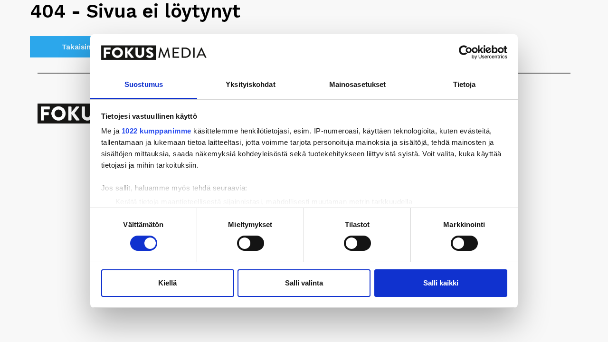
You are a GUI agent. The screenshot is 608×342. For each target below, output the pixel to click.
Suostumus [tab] (143, 84)
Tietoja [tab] (464, 84)
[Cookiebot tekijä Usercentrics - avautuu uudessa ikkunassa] (465, 52)
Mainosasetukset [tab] (357, 84)
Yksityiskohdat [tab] (250, 84)
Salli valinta (304, 283)
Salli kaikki (440, 283)
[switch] (250, 243)
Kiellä (167, 283)
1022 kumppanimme (156, 131)
